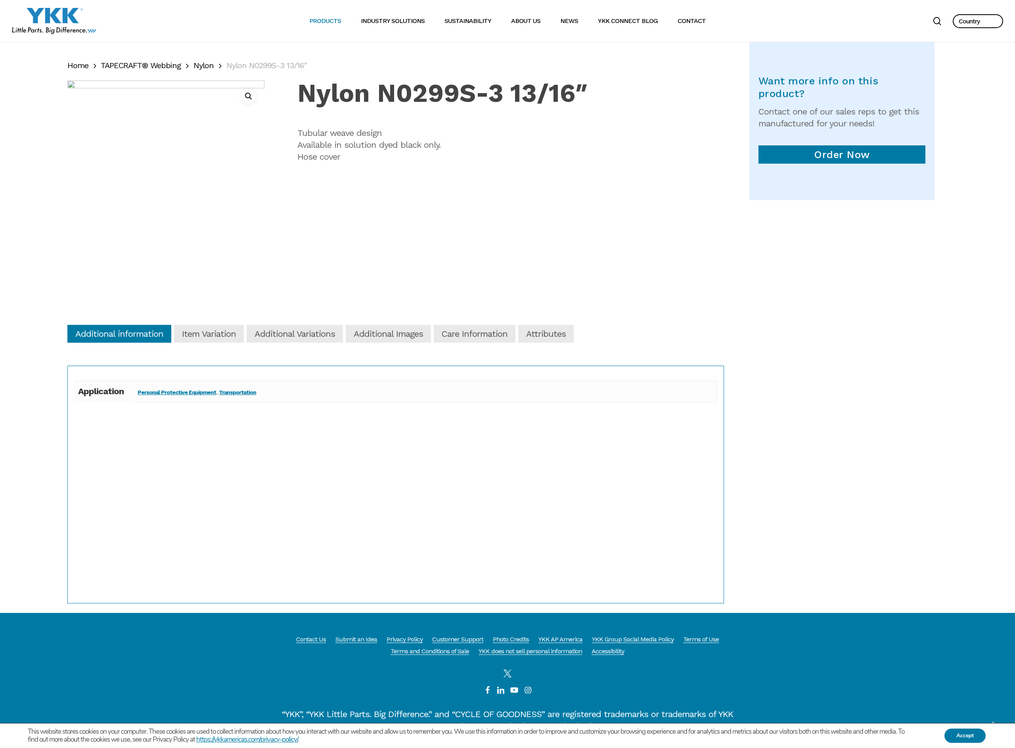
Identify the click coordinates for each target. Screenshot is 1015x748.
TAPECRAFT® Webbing (141, 65)
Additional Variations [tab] (295, 334)
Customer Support (457, 639)
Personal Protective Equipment (177, 392)
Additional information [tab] (119, 334)
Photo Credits (511, 639)
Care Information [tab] (475, 334)
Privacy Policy (405, 639)
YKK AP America (560, 639)
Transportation (237, 392)
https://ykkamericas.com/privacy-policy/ (247, 739)
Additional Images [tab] (388, 334)
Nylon (203, 65)
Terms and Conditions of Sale (430, 651)
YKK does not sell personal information (530, 651)
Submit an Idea (356, 639)
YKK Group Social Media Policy (633, 639)
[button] (978, 21)
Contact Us (311, 639)
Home (77, 65)
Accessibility (608, 651)
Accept (965, 735)
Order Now (842, 154)
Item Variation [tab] (209, 334)
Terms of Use (701, 639)
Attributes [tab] (546, 334)
